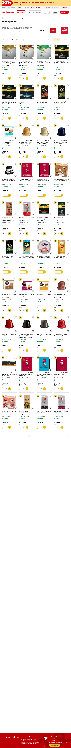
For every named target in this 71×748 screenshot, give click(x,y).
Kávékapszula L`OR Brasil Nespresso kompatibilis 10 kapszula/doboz (8, 257)
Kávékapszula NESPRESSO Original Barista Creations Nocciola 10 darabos (60, 296)
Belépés (55, 12)
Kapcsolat (26, 7)
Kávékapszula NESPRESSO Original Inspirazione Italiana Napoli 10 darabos (9, 334)
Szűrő (6, 39)
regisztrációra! (22, 4)
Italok (7, 18)
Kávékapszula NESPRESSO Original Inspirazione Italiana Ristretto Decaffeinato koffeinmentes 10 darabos (26, 335)
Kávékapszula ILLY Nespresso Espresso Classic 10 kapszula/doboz (26, 219)
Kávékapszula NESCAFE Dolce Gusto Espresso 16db (26, 295)
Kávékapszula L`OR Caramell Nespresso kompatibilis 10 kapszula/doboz (44, 102)
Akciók (4, 7)
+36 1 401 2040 (36, 7)
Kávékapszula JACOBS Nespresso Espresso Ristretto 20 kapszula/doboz (9, 102)
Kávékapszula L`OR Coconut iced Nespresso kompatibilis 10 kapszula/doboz (26, 257)
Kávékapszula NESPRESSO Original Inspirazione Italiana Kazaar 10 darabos (61, 142)
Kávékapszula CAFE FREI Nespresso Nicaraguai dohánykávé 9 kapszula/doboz (26, 413)
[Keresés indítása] (29, 12)
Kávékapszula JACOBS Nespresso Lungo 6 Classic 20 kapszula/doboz (44, 219)
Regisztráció (64, 12)
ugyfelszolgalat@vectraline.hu (51, 7)
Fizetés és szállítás (16, 7)
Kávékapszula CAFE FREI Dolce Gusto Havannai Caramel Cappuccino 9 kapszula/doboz (9, 413)
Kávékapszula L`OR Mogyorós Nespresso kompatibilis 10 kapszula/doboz (61, 102)
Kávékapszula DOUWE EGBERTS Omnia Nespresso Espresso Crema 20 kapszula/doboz (43, 63)
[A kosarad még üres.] (45, 12)
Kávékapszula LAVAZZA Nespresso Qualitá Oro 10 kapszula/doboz (60, 257)
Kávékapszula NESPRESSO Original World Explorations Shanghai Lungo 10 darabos (61, 334)
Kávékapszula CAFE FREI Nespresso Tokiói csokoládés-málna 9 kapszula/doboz (9, 219)
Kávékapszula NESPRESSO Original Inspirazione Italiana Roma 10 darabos (44, 334)
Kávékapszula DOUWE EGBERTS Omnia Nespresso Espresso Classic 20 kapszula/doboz (8, 63)
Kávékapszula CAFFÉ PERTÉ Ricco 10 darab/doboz (61, 373)
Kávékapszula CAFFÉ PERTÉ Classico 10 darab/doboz (43, 180)
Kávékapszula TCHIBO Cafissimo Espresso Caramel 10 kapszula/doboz (9, 374)
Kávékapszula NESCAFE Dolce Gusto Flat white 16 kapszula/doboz (9, 142)
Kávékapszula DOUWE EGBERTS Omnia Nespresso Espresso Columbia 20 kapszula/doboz (26, 63)
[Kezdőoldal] (3, 18)
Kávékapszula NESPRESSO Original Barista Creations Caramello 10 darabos (25, 142)
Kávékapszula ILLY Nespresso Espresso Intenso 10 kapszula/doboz (61, 413)
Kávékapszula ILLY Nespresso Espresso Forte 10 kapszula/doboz (44, 413)
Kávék (13, 18)
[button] (50, 39)
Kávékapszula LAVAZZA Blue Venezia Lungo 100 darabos (43, 257)
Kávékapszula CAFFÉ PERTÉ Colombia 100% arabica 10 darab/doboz (26, 374)
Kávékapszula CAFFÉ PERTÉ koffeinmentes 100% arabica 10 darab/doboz (44, 374)
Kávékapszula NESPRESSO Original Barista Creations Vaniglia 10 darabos (43, 142)
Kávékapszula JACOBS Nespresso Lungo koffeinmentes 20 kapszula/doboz (24, 103)
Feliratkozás (54, 745)
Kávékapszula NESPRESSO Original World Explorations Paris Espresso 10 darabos (8, 181)
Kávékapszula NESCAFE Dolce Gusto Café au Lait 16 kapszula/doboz (9, 296)
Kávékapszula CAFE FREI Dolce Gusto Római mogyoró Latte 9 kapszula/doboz (61, 181)
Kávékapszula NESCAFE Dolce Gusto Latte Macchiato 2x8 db (44, 295)
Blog (8, 7)
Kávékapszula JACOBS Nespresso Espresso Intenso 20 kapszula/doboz (61, 62)
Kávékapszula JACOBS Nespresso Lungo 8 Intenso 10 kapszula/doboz (61, 219)
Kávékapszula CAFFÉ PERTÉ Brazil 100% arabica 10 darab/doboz (26, 181)
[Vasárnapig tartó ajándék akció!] (3, 46)
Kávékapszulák (22, 18)
